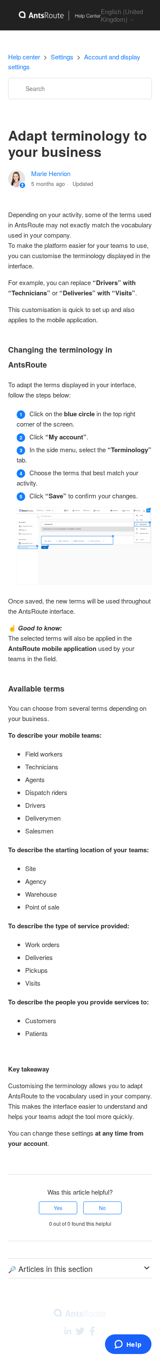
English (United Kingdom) (122, 15)
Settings (62, 56)
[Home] (54, 15)
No (102, 1207)
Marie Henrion (50, 173)
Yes (58, 1207)
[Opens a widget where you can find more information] (128, 1345)
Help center (24, 56)
